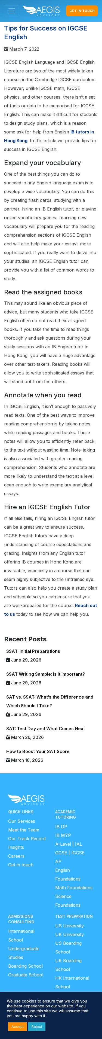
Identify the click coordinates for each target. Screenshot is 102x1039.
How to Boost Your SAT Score (38, 751)
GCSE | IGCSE (70, 852)
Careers (16, 856)
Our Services (21, 821)
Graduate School (25, 974)
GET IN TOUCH (82, 11)
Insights (16, 847)
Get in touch (20, 864)
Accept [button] (17, 1026)
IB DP (61, 826)
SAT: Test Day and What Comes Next (45, 728)
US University (69, 925)
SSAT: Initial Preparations (33, 651)
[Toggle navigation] (11, 10)
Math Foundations (73, 887)
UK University (69, 934)
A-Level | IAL (68, 844)
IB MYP (63, 835)
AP (58, 861)
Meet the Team (23, 830)
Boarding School (25, 966)
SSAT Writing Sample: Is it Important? (45, 674)
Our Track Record (27, 838)
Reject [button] (37, 1026)
